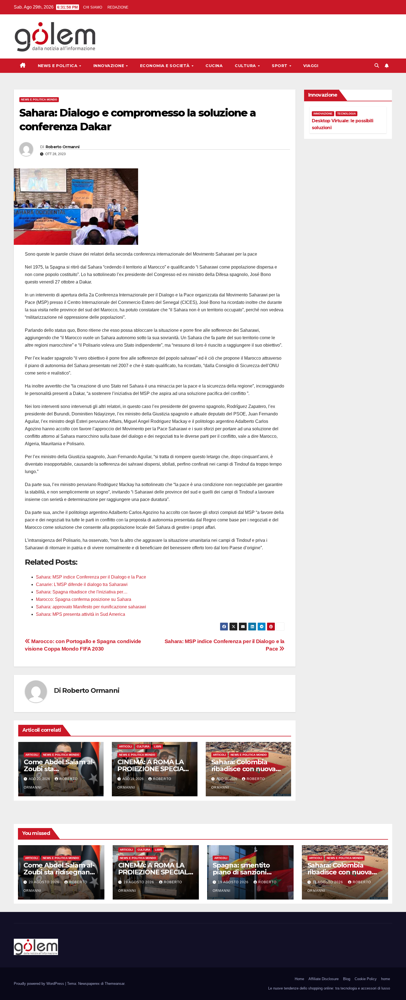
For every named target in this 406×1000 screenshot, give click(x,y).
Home (299, 979)
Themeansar (114, 984)
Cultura (246, 65)
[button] (377, 65)
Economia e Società (165, 65)
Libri (157, 746)
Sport (280, 65)
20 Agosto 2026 (44, 882)
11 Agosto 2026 (328, 882)
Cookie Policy (366, 979)
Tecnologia (346, 113)
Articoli (31, 754)
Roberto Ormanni (63, 146)
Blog (346, 979)
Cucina (214, 65)
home (385, 979)
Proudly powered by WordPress (39, 984)
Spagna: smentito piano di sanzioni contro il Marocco (241, 872)
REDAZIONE (117, 7)
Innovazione (109, 65)
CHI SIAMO (92, 7)
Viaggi (310, 65)
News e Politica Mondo (39, 99)
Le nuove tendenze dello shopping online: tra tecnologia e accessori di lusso (329, 988)
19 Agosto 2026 (139, 882)
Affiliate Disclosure (324, 979)
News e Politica (58, 65)
